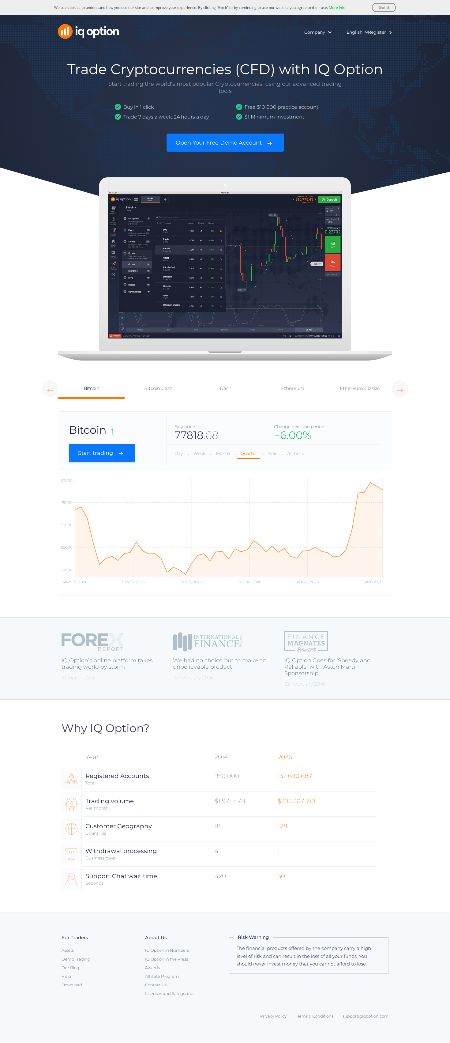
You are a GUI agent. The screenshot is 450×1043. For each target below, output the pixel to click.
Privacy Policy (273, 1016)
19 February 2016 (193, 678)
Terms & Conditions (314, 1016)
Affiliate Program (162, 976)
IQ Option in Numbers (306, 46)
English (354, 32)
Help (66, 976)
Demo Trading (76, 959)
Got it (384, 7)
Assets (68, 950)
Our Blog (70, 967)
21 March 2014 (78, 678)
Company (314, 32)
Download (72, 984)
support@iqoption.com (365, 1016)
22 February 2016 (304, 684)
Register (377, 32)
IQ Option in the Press (306, 55)
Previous (50, 388)
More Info (337, 7)
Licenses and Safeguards (169, 993)
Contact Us (156, 984)
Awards (291, 65)
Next (400, 388)
